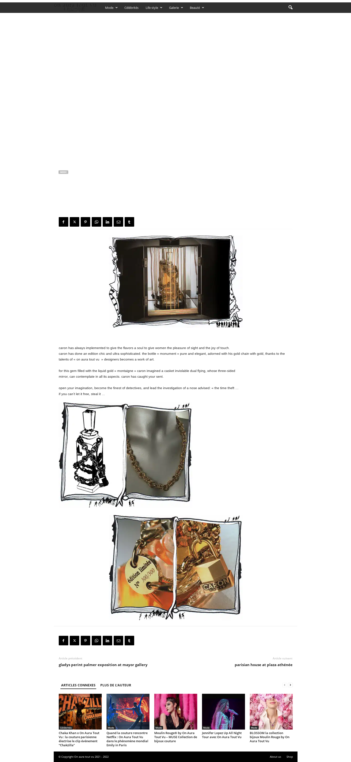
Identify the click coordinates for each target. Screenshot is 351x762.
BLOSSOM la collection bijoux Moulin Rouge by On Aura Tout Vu (269, 737)
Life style (152, 7)
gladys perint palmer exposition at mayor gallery (103, 664)
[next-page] (290, 685)
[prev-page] (284, 685)
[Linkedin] (107, 222)
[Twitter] (74, 222)
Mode (109, 7)
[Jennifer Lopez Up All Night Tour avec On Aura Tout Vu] (223, 712)
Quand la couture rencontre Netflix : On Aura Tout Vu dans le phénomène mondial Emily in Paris (127, 739)
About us (275, 756)
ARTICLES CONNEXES (78, 685)
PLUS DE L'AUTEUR (115, 685)
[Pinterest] (85, 222)
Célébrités (131, 7)
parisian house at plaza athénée (263, 664)
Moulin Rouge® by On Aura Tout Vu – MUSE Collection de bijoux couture (175, 737)
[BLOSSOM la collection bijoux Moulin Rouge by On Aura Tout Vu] (271, 712)
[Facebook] (63, 222)
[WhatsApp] (96, 222)
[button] (290, 7)
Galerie (174, 7)
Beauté (195, 7)
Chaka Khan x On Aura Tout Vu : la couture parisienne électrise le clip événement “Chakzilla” (79, 739)
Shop (290, 756)
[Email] (118, 222)
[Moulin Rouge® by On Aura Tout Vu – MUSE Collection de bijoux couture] (175, 712)
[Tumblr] (129, 222)
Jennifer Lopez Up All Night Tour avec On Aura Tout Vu (222, 735)
